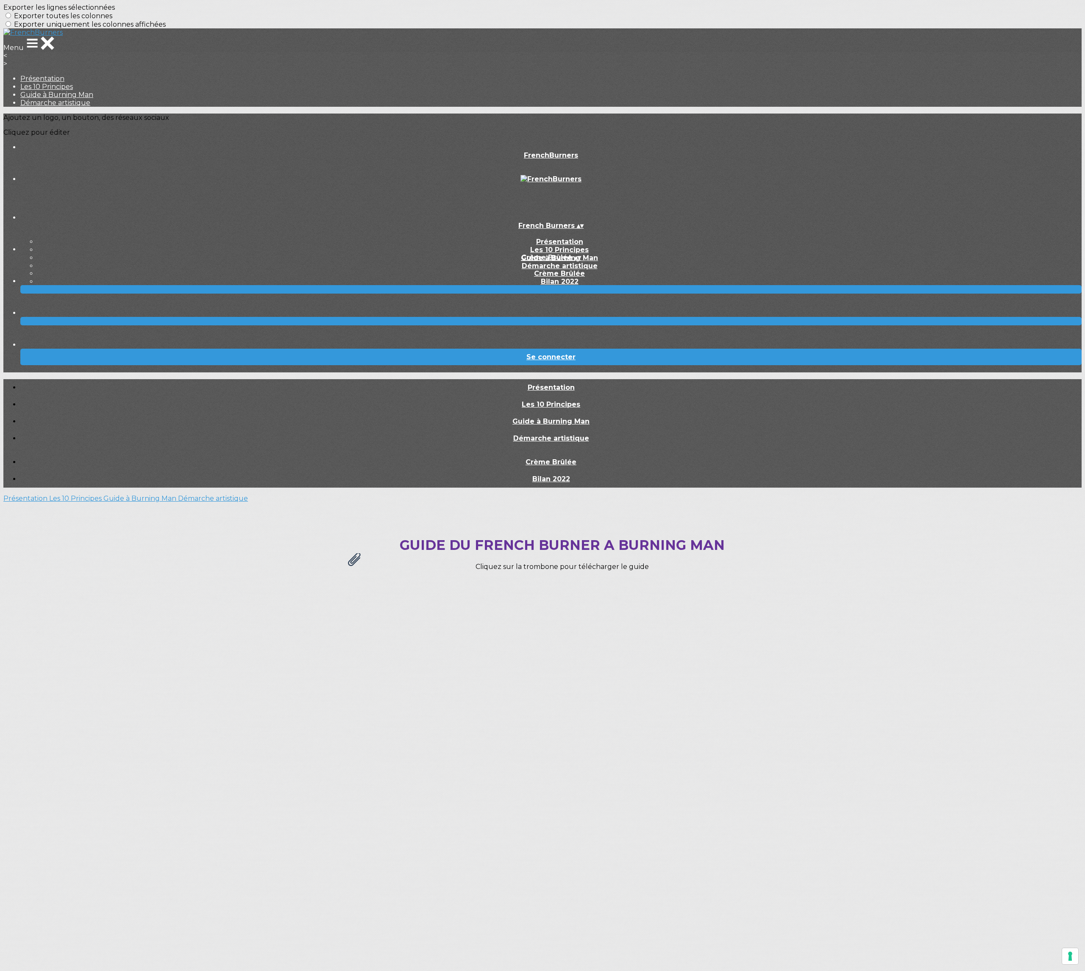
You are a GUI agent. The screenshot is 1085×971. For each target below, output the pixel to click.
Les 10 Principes (46, 87)
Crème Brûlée (559, 273)
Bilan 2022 (560, 281)
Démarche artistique (55, 103)
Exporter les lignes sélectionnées (59, 7)
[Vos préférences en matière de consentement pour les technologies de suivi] (1070, 956)
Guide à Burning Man (56, 95)
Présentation (42, 79)
